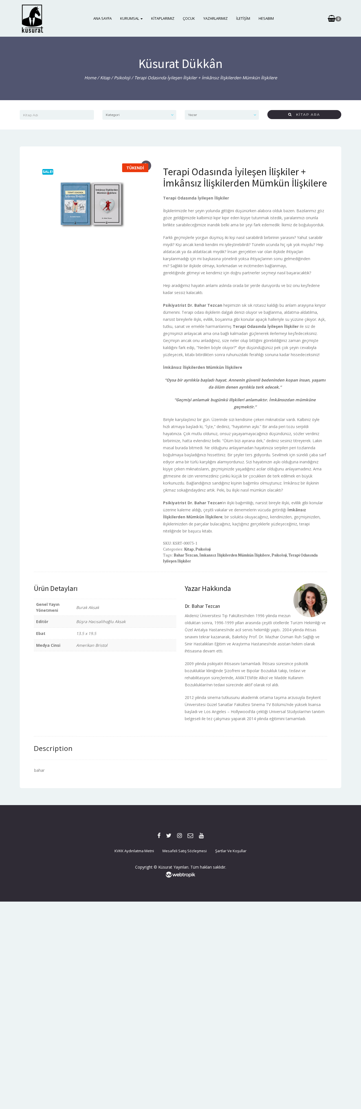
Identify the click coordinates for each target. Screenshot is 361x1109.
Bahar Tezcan (186, 555)
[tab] (53, 748)
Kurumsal (130, 18)
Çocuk (189, 18)
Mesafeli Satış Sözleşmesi (184, 850)
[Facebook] (158, 835)
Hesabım (266, 18)
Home (90, 77)
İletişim (243, 18)
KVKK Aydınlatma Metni (134, 850)
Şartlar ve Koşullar (230, 850)
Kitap (105, 77)
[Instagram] (179, 835)
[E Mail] (190, 835)
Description (53, 748)
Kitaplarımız (162, 18)
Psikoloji (122, 77)
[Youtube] (201, 835)
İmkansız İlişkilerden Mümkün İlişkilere (234, 555)
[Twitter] (168, 835)
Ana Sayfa (102, 18)
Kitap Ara (306, 114)
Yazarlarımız (215, 18)
